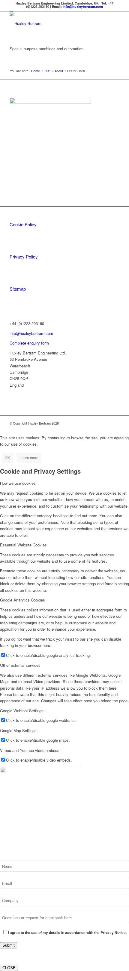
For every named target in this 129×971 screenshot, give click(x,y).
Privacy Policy (24, 256)
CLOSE (9, 968)
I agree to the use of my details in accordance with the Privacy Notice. (67, 932)
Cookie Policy (23, 224)
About (59, 71)
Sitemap (18, 289)
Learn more (29, 457)
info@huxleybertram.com (83, 6)
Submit (8, 945)
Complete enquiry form (29, 343)
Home (35, 71)
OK (7, 457)
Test (47, 71)
